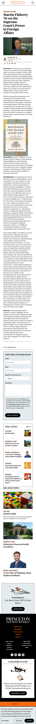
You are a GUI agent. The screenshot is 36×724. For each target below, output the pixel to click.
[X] (12, 655)
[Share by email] (12, 63)
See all (28, 426)
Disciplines (18, 629)
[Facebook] (15, 655)
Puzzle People (9, 433)
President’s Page (11, 441)
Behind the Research (12, 452)
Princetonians (18, 632)
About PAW (26, 641)
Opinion (18, 634)
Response (8, 383)
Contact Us (15, 703)
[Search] (32, 2)
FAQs (26, 647)
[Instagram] (19, 655)
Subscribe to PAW (18, 693)
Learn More (18, 609)
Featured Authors (9, 11)
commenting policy (14, 404)
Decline (19, 720)
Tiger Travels (9, 641)
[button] (15, 63)
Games (9, 647)
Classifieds (9, 649)
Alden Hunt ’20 (13, 57)
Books (9, 643)
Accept (29, 720)
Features (8, 431)
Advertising (26, 643)
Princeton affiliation (12, 375)
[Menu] (3, 2)
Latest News (18, 627)
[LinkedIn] (23, 655)
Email (7, 367)
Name (7, 358)
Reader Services (27, 645)
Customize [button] (5, 720)
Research (8, 463)
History (18, 637)
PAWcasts (9, 645)
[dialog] (18, 715)
